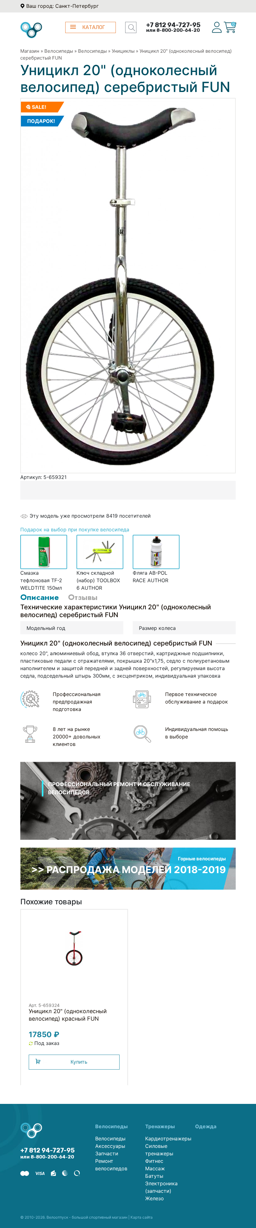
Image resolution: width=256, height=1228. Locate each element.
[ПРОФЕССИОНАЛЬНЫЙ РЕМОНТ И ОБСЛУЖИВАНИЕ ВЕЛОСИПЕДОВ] (128, 809)
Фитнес (154, 1161)
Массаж (155, 1168)
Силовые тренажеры (159, 1150)
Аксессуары (110, 1146)
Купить (79, 1062)
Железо (154, 1198)
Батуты (154, 1176)
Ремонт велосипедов (111, 1165)
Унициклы (123, 51)
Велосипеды (58, 51)
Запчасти (106, 1153)
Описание (39, 597)
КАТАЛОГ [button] (93, 27)
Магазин (29, 51)
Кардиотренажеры (165, 1138)
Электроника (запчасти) (161, 1187)
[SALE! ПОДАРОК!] (121, 285)
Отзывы (82, 597)
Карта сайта (141, 1217)
